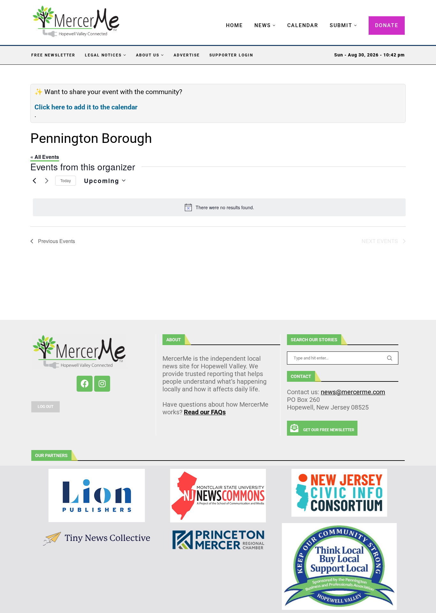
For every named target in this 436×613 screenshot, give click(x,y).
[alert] (219, 207)
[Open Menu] (219, 19)
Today (65, 180)
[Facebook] (85, 384)
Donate (386, 25)
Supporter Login (231, 55)
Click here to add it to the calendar (86, 107)
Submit (341, 25)
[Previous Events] (34, 180)
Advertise (187, 55)
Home (234, 25)
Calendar (302, 25)
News (262, 25)
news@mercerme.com (353, 392)
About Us (147, 55)
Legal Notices (103, 55)
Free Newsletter (53, 55)
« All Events (44, 156)
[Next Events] (46, 180)
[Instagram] (102, 384)
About (173, 339)
